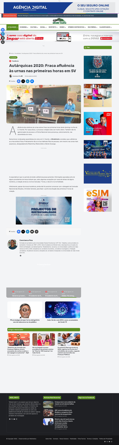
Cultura (33, 27)
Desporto (52, 27)
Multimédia (92, 27)
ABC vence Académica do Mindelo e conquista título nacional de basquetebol (63, 412)
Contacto (55, 438)
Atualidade (12, 27)
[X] (12, 419)
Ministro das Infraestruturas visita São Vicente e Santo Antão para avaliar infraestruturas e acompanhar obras (64, 423)
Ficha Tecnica (82, 438)
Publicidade (73, 438)
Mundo (62, 27)
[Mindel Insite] (59, 21)
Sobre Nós (49, 438)
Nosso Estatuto (64, 438)
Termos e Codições (92, 438)
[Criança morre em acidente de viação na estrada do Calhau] (48, 404)
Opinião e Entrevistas (76, 27)
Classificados (104, 27)
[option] (19, 292)
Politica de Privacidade (105, 438)
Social (42, 27)
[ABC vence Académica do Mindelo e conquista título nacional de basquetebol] (48, 412)
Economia (23, 27)
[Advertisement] (43, 162)
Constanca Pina (17, 76)
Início (12, 53)
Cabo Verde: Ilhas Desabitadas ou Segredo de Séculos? (34, 15)
